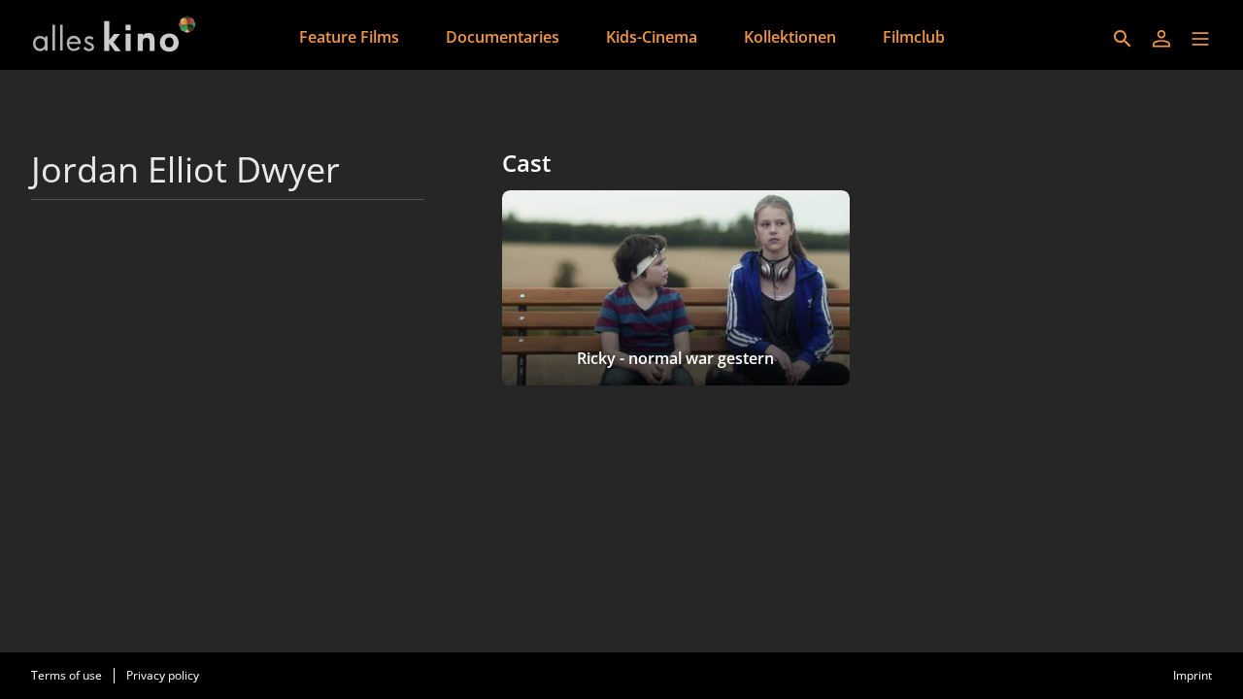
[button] (1200, 38)
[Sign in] (1161, 38)
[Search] (1122, 38)
